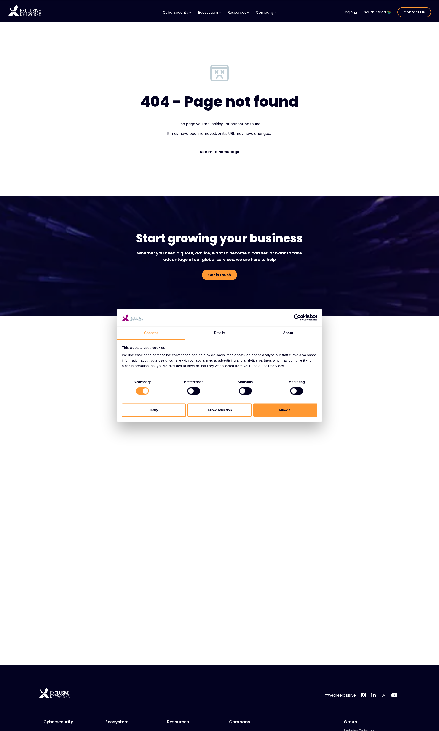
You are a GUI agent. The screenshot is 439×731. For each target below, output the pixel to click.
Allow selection (219, 410)
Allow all (285, 410)
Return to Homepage (219, 152)
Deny (154, 410)
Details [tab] (219, 333)
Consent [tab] (151, 333)
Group (350, 722)
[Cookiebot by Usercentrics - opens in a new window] (297, 317)
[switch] (193, 391)
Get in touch (219, 275)
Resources (178, 722)
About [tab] (288, 333)
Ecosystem (117, 722)
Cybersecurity (58, 722)
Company (239, 722)
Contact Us (414, 12)
